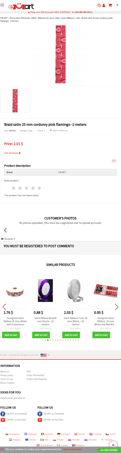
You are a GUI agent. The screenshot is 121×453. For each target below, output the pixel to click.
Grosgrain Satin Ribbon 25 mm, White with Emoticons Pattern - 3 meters (15, 321)
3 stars (26, 188)
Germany (65, 434)
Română (49, 434)
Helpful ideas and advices (12, 397)
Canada (64, 445)
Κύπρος (108, 439)
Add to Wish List (60, 130)
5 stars (39, 188)
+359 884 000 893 (82, 12)
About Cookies (7, 382)
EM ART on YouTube (16, 419)
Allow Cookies (109, 450)
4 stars (33, 188)
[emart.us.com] (21, 6)
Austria (81, 434)
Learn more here (72, 449)
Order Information (35, 375)
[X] (2, 449)
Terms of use (6, 379)
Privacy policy (7, 375)
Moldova (80, 445)
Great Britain (46, 445)
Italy (47, 439)
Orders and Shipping (36, 379)
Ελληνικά (32, 434)
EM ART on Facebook (17, 413)
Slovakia (76, 439)
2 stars (20, 188)
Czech (113, 434)
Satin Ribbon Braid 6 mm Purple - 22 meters (45, 321)
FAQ (29, 371)
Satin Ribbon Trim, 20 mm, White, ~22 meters (75, 321)
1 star (14, 188)
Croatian (97, 434)
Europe (32, 439)
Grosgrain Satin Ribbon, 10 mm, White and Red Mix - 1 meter (105, 321)
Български (14, 434)
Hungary (17, 439)
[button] (42, 340)
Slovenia (92, 439)
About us (4, 371)
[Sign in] (103, 5)
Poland (60, 439)
